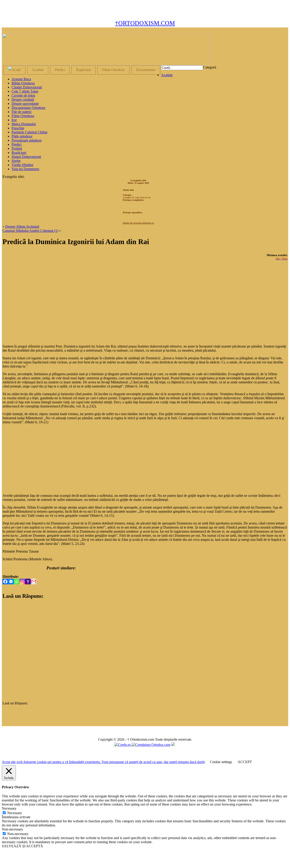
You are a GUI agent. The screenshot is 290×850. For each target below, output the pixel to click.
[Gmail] (33, 581)
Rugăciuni (83, 70)
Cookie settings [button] (221, 762)
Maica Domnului (24, 124)
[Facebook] (5, 581)
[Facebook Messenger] (11, 581)
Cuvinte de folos (23, 95)
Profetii (17, 148)
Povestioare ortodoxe (27, 140)
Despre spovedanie (25, 103)
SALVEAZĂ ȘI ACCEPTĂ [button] (22, 846)
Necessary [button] (9, 808)
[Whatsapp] (16, 581)
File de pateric (22, 112)
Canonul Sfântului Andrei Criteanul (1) (30, 231)
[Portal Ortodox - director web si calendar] (123, 745)
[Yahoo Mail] (28, 581)
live (14, 120)
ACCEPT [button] (245, 762)
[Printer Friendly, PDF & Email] (24, 568)
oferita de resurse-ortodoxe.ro (138, 223)
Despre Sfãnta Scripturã (22, 226)
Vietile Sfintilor (22, 165)
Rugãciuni (19, 152)
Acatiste (38, 70)
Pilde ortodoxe (22, 136)
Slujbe (16, 161)
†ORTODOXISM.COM (145, 23)
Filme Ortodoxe (113, 70)
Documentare (145, 70)
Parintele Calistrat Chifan (29, 132)
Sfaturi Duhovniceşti (26, 157)
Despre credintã (23, 99)
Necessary (14, 813)
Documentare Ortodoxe (28, 108)
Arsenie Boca (21, 79)
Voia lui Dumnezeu (25, 169)
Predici (60, 70)
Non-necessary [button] (12, 829)
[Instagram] (22, 581)
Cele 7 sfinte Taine (25, 91)
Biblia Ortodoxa (23, 83)
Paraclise (18, 128)
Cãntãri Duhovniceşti (27, 87)
